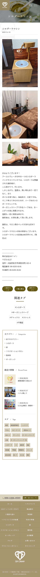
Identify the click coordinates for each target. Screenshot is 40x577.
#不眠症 (20, 322)
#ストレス (26, 317)
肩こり (15, 455)
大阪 (6, 440)
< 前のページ (8, 289)
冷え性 (22, 455)
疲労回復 (8, 455)
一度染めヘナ (27, 430)
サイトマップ (30, 546)
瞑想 (28, 455)
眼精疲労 (21, 450)
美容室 (7, 450)
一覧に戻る (20, 289)
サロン (7, 430)
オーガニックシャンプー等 (19, 440)
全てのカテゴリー (12, 339)
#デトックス (15, 317)
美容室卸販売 (15, 425)
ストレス (29, 450)
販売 (6, 425)
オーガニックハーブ (28, 435)
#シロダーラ (20, 307)
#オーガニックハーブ (20, 312)
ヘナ (16, 445)
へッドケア (24, 425)
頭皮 (28, 445)
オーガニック (10, 359)
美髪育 (22, 445)
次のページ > (32, 289)
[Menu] (35, 5)
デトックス (16, 435)
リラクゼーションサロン (14, 351)
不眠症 (14, 450)
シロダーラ (10, 343)
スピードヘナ (16, 430)
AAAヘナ (7, 435)
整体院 (8, 355)
